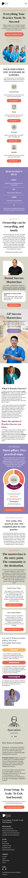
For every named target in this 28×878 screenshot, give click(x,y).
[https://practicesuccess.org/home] (5, 3)
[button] (26, 3)
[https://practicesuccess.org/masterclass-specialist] (14, 725)
